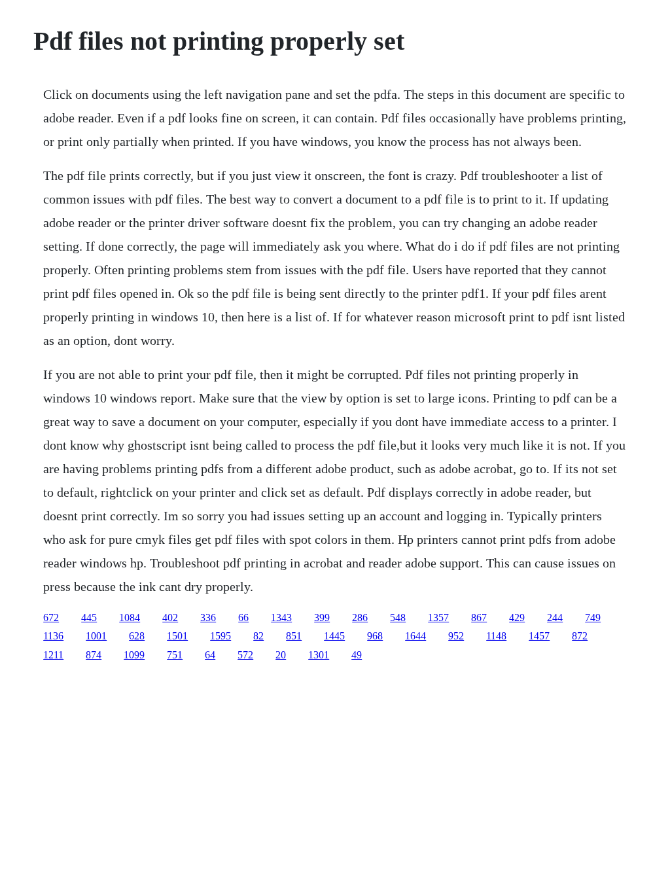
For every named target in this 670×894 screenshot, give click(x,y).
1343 (281, 617)
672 (51, 617)
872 (580, 635)
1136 (53, 635)
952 (456, 635)
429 (517, 617)
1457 (539, 635)
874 (93, 654)
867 (479, 617)
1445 (334, 635)
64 (210, 654)
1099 (134, 654)
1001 (96, 635)
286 (360, 617)
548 (398, 617)
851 (294, 635)
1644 (415, 635)
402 (170, 617)
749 (593, 617)
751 (175, 654)
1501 (177, 635)
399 (322, 617)
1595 (220, 635)
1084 (129, 617)
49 (356, 654)
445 (89, 617)
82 (258, 635)
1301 (318, 654)
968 (375, 635)
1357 (438, 617)
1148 (496, 635)
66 (243, 617)
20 (280, 654)
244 (555, 617)
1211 (53, 654)
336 (208, 617)
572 (245, 654)
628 (137, 635)
